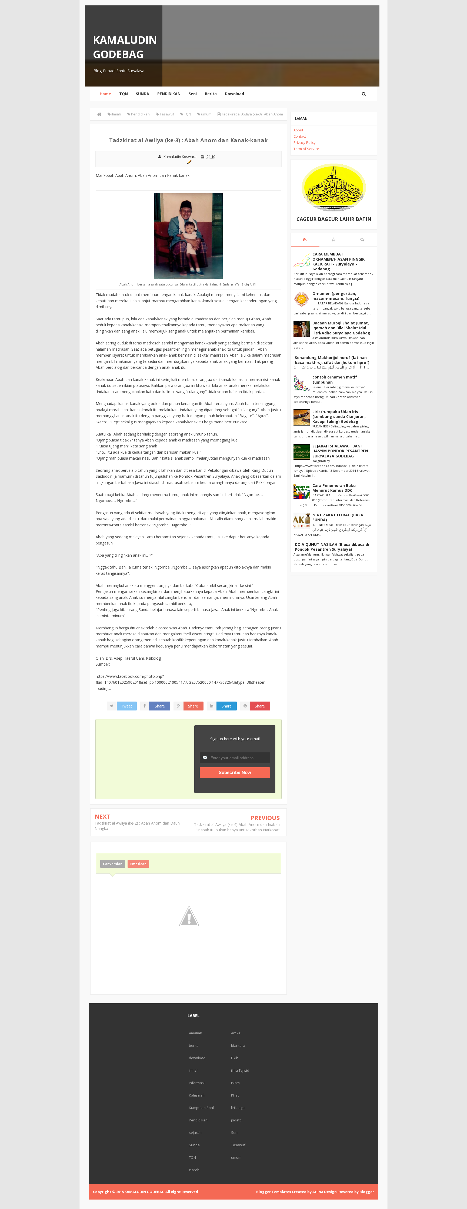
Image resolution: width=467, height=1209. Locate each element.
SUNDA (142, 93)
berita (194, 1045)
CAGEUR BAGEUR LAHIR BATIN (333, 219)
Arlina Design (324, 1191)
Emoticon (138, 864)
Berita (211, 93)
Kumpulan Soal (201, 1107)
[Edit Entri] (189, 161)
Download (234, 93)
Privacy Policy (304, 142)
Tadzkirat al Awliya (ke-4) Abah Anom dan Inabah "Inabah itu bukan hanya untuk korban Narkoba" (237, 827)
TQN (123, 93)
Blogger (366, 1191)
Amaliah (195, 1033)
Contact (299, 136)
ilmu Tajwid (240, 1070)
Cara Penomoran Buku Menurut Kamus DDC (334, 488)
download (197, 1057)
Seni (193, 93)
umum (236, 1157)
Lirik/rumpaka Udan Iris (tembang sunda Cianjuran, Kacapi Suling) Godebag (339, 416)
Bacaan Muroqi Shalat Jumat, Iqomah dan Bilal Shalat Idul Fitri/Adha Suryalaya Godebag (341, 327)
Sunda (194, 1144)
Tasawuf (238, 1144)
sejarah (195, 1132)
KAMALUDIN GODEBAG (125, 46)
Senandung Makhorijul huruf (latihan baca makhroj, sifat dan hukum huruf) (332, 360)
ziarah (194, 1169)
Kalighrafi (197, 1095)
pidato (236, 1120)
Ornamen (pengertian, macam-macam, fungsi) (335, 296)
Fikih (234, 1057)
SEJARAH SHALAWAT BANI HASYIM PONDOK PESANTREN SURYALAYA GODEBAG (340, 450)
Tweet (126, 706)
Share (160, 706)
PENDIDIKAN (169, 93)
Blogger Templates (273, 1191)
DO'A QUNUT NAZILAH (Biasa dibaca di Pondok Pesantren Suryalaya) (332, 547)
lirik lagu (238, 1107)
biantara (238, 1045)
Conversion (112, 864)
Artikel (236, 1033)
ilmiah (194, 1070)
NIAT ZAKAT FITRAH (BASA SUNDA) (337, 517)
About (298, 130)
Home (105, 93)
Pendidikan (198, 1120)
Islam (235, 1082)
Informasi (197, 1082)
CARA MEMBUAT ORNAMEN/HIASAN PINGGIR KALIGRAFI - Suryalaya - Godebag (338, 261)
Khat (235, 1095)
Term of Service (306, 148)
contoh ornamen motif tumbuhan (334, 379)
